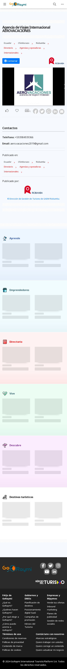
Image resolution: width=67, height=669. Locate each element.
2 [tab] (29, 103)
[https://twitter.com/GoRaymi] (50, 566)
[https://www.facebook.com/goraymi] (43, 566)
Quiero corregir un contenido (50, 646)
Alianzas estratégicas (46, 638)
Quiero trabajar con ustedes (49, 642)
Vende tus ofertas (56, 602)
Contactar (12, 60)
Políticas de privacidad (13, 642)
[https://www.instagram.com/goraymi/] (58, 566)
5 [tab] (35, 103)
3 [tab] (31, 103)
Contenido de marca (12, 646)
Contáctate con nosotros (50, 634)
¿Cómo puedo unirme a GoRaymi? (9, 626)
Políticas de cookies (11, 650)
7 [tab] (39, 103)
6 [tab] (37, 103)
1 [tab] (28, 103)
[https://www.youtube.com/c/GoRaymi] (47, 572)
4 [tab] (33, 103)
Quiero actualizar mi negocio (50, 650)
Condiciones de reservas (14, 638)
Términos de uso (11, 634)
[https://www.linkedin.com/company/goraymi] (54, 572)
